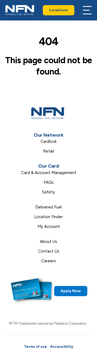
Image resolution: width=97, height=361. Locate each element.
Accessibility (61, 347)
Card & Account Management (48, 172)
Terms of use (35, 347)
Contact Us (48, 251)
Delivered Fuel (48, 207)
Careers (48, 261)
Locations (58, 10)
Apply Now (71, 291)
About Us (48, 241)
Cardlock (48, 141)
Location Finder (48, 216)
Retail (48, 151)
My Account (48, 226)
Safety (48, 192)
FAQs (49, 182)
